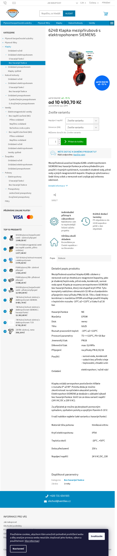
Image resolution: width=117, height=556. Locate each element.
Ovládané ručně (15, 50)
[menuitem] (17, 23)
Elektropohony (14, 176)
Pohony (8, 172)
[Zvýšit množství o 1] (59, 140)
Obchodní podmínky (13, 525)
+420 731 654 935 (59, 496)
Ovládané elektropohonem (20, 54)
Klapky (8, 46)
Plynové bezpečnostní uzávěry (19, 38)
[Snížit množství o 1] (59, 143)
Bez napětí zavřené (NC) (20, 115)
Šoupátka (9, 156)
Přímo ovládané (17, 119)
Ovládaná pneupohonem (19, 168)
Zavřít (64, 194)
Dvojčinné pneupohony (19, 197)
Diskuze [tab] (61, 258)
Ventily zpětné (14, 152)
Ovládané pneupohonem (19, 67)
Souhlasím (97, 536)
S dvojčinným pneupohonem (22, 103)
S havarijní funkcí (16, 58)
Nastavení (18, 548)
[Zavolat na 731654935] (8, 2)
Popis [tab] (52, 258)
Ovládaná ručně (15, 160)
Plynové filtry (11, 42)
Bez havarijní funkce (18, 62)
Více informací (32, 541)
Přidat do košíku (75, 141)
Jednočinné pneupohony (20, 193)
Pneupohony (14, 189)
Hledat (69, 13)
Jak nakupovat (54, 3)
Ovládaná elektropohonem (20, 164)
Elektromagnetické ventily (20, 111)
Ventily (8, 107)
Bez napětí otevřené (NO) (20, 132)
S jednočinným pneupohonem (22, 99)
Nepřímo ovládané (18, 123)
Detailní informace (56, 185)
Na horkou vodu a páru (20, 128)
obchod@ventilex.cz (59, 501)
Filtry (7, 201)
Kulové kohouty (12, 75)
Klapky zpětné (14, 71)
